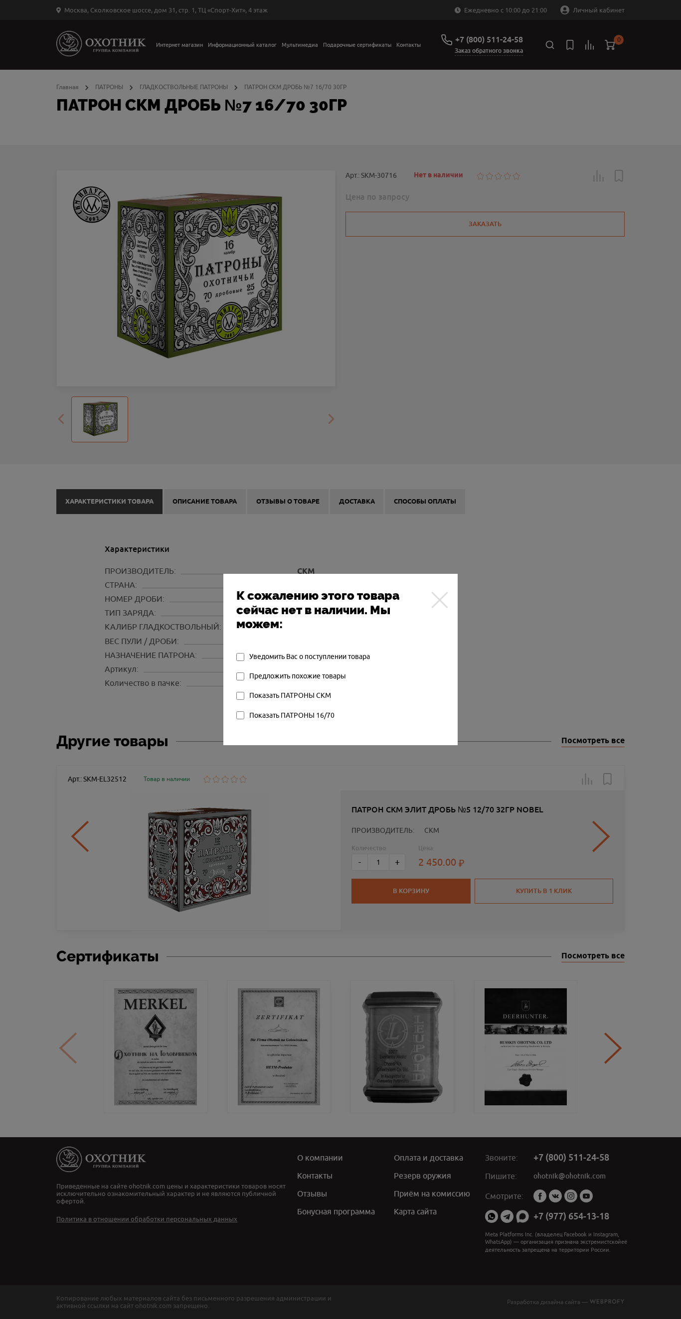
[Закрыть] (440, 600)
